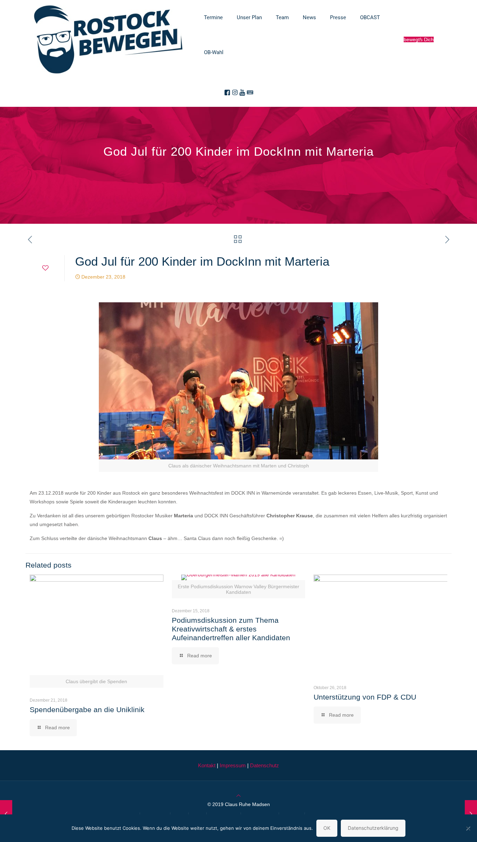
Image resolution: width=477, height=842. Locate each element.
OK (326, 828)
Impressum (233, 765)
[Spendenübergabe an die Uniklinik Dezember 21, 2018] (6, 814)
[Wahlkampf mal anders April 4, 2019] (471, 814)
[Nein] (468, 828)
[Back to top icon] (238, 795)
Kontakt (206, 765)
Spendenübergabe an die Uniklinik (87, 710)
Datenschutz (264, 765)
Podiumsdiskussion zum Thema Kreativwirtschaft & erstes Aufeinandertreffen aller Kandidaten (231, 629)
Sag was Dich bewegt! (419, 39)
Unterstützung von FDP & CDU (365, 697)
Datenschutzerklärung (373, 828)
